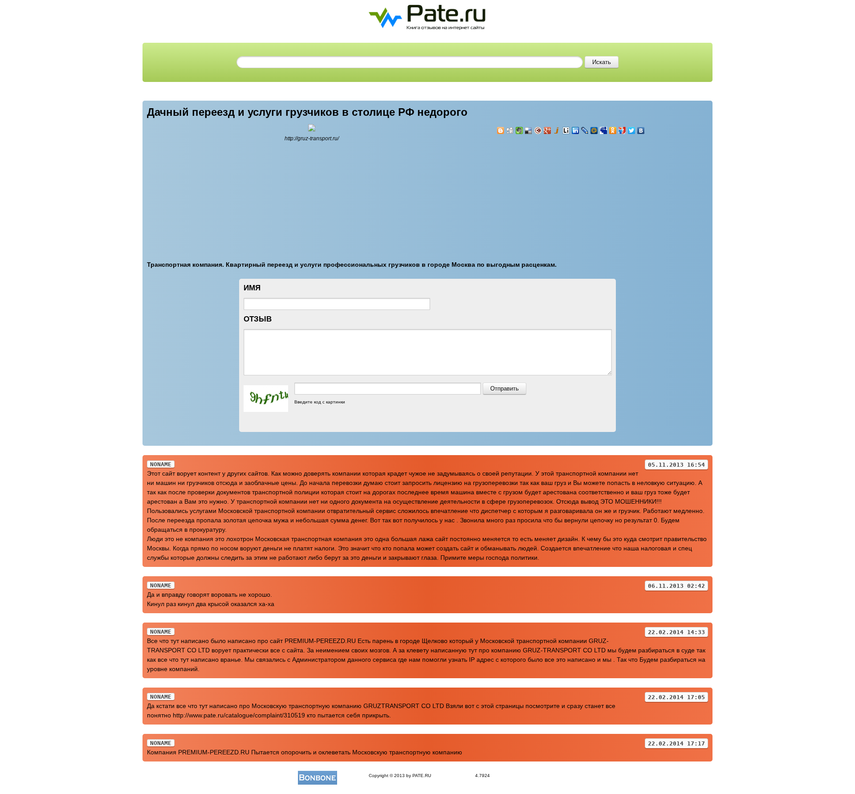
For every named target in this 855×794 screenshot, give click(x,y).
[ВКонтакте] (641, 130)
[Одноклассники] (613, 130)
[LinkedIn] (575, 130)
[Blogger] (500, 130)
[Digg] (510, 130)
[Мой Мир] (594, 130)
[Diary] (538, 130)
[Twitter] (631, 130)
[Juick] (557, 130)
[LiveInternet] (566, 130)
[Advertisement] (550, 192)
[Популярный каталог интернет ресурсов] (317, 775)
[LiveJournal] (585, 130)
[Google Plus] (547, 130)
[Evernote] (519, 130)
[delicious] (528, 130)
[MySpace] (603, 130)
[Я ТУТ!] (622, 130)
